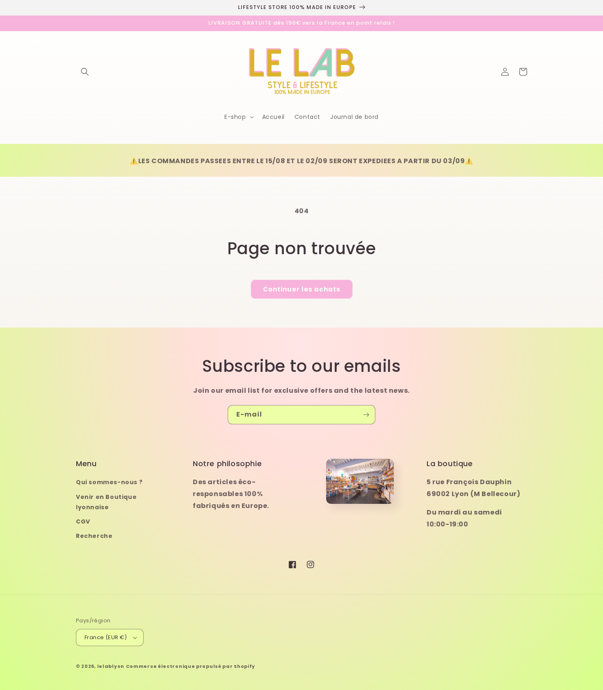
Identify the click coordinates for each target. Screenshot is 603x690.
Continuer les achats (301, 289)
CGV (83, 521)
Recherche (94, 536)
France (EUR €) (106, 637)
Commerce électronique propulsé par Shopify (190, 666)
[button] (85, 72)
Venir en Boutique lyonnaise (106, 502)
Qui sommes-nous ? (109, 482)
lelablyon (110, 666)
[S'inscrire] (366, 414)
